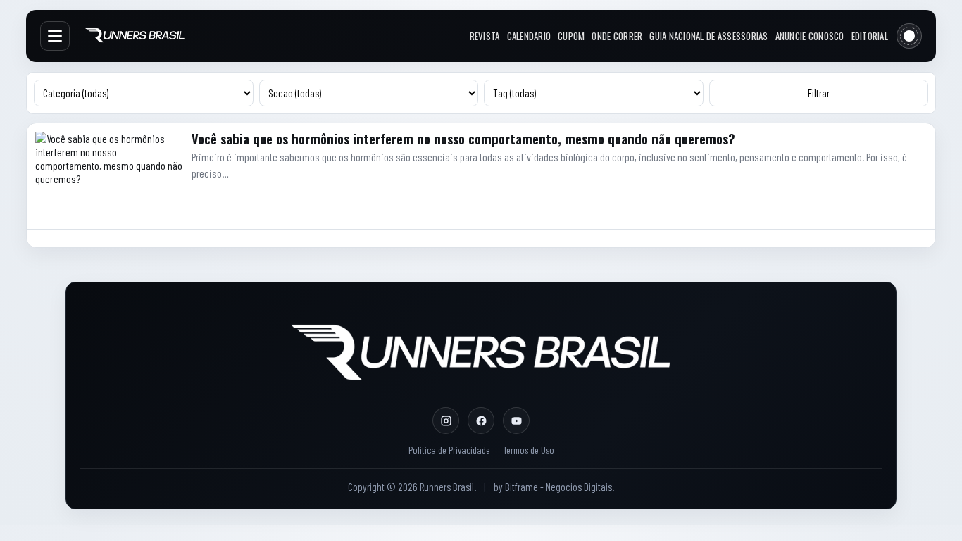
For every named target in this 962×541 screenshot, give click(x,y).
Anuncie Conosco (809, 36)
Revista (485, 36)
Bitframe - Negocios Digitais (558, 486)
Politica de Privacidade (449, 450)
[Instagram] (445, 420)
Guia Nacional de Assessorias (708, 36)
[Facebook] (481, 420)
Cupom (571, 36)
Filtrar (819, 93)
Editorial (869, 36)
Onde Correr (617, 36)
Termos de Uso (528, 450)
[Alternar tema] (909, 36)
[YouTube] (516, 420)
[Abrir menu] (55, 36)
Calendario (529, 36)
